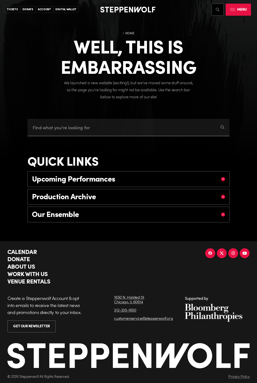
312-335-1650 (125, 310)
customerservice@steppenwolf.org (143, 318)
